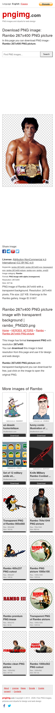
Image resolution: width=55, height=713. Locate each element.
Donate (32, 688)
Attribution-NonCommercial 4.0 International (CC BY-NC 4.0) (24, 261)
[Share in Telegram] (8, 251)
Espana (24, 3)
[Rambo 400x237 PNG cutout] (14, 550)
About (6, 688)
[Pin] (13, 251)
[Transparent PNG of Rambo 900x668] (14, 503)
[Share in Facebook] (4, 251)
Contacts (17, 691)
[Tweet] (17, 251)
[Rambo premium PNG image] (14, 598)
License (15, 688)
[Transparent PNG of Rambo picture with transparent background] (41, 598)
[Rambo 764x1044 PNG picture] (41, 503)
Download (14, 435)
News (23, 688)
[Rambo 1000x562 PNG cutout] (41, 646)
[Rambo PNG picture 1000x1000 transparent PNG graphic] (41, 550)
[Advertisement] (27, 87)
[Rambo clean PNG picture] (14, 646)
